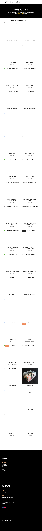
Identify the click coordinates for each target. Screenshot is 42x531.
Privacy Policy (4, 464)
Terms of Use (4, 466)
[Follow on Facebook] (3, 507)
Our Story (4, 470)
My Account (4, 471)
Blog (3, 469)
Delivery (3, 468)
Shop (16, 20)
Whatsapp (4, 492)
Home (12, 20)
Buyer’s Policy (4, 465)
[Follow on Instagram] (5, 507)
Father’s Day (20, 13)
